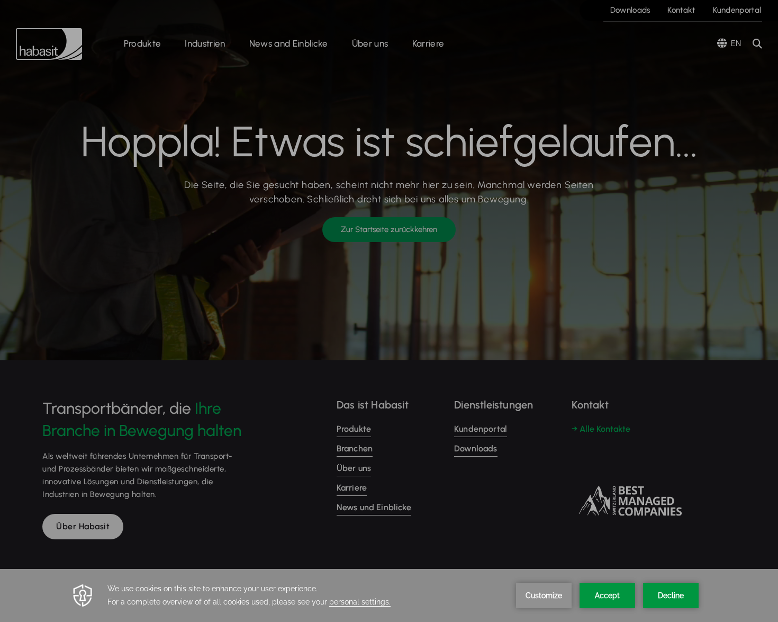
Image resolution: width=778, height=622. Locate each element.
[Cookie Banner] (389, 595)
